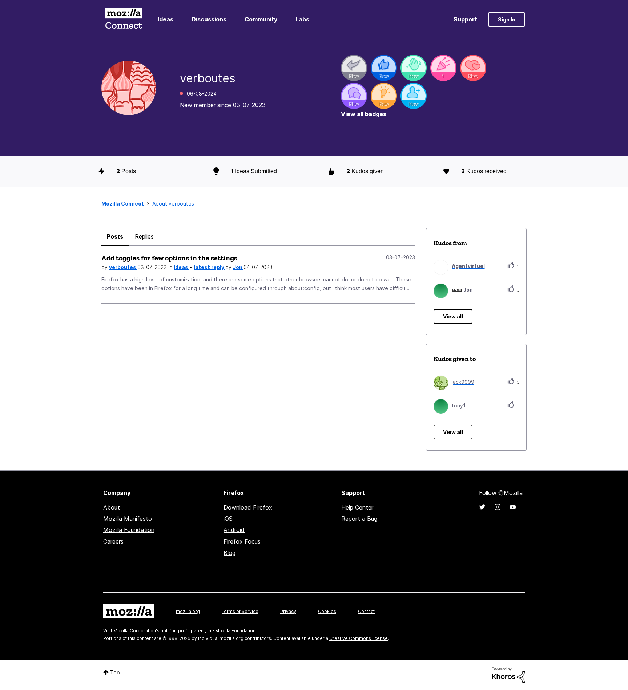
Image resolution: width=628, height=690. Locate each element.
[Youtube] (513, 507)
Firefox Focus (242, 541)
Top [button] (115, 672)
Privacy (288, 611)
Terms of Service (240, 611)
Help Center (357, 507)
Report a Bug (359, 518)
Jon (238, 267)
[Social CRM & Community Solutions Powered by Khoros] (508, 674)
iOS (228, 518)
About (111, 507)
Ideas (165, 19)
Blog (230, 552)
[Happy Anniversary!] (443, 68)
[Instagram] (497, 507)
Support (465, 19)
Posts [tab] (115, 236)
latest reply (209, 267)
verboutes (123, 267)
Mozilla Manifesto (127, 518)
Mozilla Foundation (128, 529)
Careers (113, 541)
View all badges (363, 114)
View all (453, 316)
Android (234, 529)
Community (261, 19)
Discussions (209, 19)
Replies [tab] (144, 236)
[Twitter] (482, 507)
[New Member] (413, 96)
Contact (366, 611)
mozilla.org (188, 611)
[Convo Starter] (354, 96)
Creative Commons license (358, 638)
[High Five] (473, 68)
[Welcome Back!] (413, 68)
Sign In (506, 19)
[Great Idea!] (384, 96)
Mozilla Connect (123, 19)
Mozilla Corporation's (136, 630)
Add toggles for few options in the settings (169, 257)
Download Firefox (248, 507)
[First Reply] (354, 68)
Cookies (327, 611)
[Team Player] (384, 68)
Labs (302, 19)
